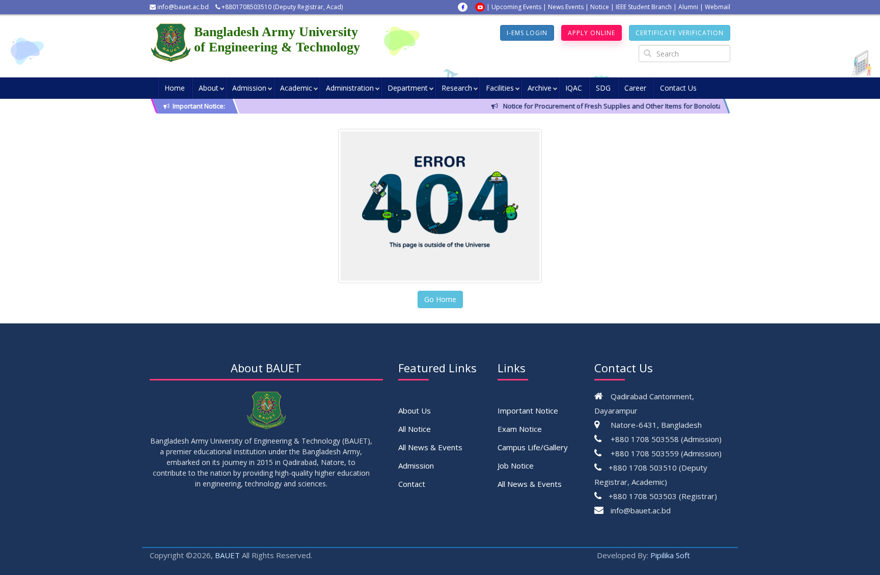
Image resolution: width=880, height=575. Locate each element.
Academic (296, 88)
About (208, 88)
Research (457, 88)
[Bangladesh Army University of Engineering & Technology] (172, 42)
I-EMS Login (527, 33)
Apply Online (591, 33)
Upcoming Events (516, 7)
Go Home (440, 299)
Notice (599, 7)
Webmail (717, 7)
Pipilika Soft (670, 555)
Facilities (500, 88)
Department (408, 88)
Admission (249, 88)
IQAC (573, 88)
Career (635, 88)
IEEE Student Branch (644, 7)
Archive (540, 88)
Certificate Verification (680, 33)
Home (174, 88)
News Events (566, 7)
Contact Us (678, 88)
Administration (350, 88)
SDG (603, 88)
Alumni (688, 7)
